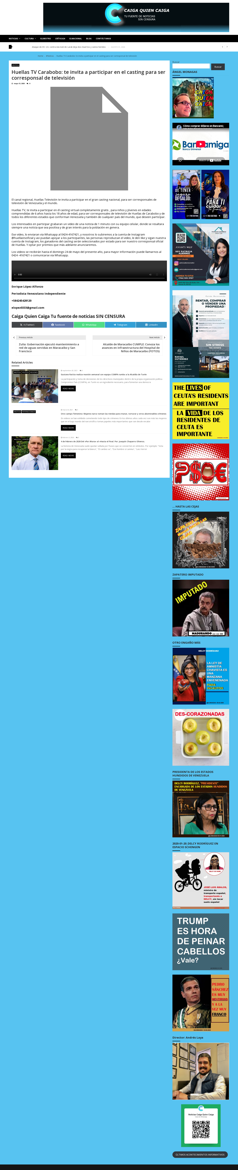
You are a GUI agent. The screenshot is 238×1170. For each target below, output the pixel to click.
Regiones (34, 372)
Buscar (176, 62)
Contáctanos (103, 38)
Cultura (29, 38)
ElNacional (75, 38)
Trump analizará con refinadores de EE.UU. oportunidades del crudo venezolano (70, 47)
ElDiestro (45, 38)
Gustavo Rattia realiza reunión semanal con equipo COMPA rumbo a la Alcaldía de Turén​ (104, 374)
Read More (68, 388)
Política (25, 372)
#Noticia (15, 65)
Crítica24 (60, 38)
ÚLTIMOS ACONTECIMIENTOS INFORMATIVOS (200, 1154)
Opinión (25, 439)
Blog (88, 38)
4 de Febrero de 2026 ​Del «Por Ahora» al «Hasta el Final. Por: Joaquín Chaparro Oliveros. (103, 441)
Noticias (13, 38)
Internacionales (28, 412)
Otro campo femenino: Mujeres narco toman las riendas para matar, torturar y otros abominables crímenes (113, 414)
